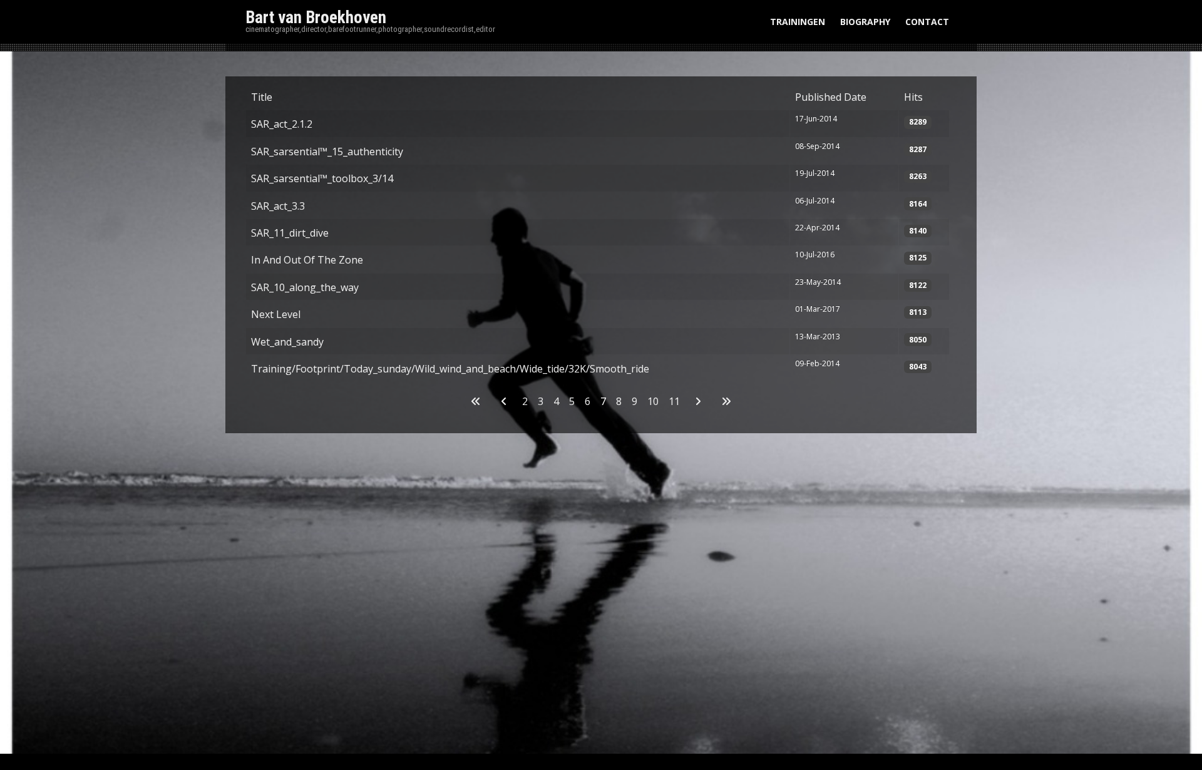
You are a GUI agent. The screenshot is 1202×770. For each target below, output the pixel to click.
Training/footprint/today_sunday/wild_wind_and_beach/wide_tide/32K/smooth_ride (450, 369)
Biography (865, 22)
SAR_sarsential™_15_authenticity (327, 151)
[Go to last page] (726, 401)
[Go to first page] (476, 401)
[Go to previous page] (504, 401)
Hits (913, 97)
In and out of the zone (307, 260)
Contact (927, 22)
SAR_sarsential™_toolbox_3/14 (322, 178)
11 (674, 401)
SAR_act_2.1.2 (281, 124)
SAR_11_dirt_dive (290, 233)
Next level (275, 314)
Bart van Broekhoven (315, 18)
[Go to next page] (698, 401)
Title (261, 97)
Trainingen (797, 22)
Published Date (830, 97)
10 (653, 401)
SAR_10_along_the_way (305, 287)
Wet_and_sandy (287, 342)
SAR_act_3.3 (278, 206)
